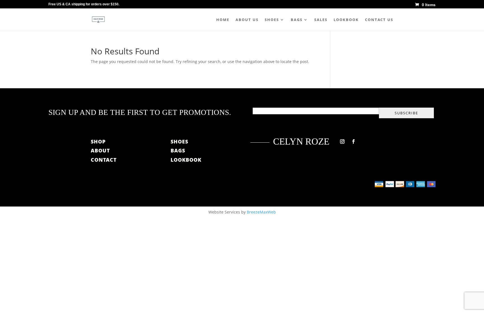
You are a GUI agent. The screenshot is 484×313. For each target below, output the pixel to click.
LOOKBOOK (186, 159)
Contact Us (379, 20)
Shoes (272, 20)
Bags (296, 20)
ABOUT (101, 150)
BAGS (178, 150)
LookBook (346, 20)
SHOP (98, 141)
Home (222, 20)
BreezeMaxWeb (261, 212)
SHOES (179, 141)
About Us (247, 20)
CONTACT (104, 159)
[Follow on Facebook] (353, 141)
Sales (320, 20)
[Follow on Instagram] (342, 141)
